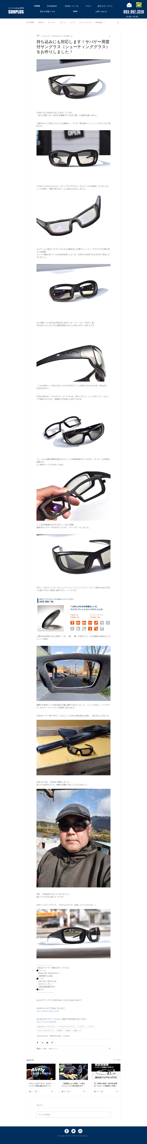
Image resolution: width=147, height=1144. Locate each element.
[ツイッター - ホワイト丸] (73, 1131)
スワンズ (63, 22)
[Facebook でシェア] (37, 1043)
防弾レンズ (77, 1030)
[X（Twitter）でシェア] (42, 1043)
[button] (118, 22)
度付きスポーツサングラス (46, 1026)
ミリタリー (81, 1026)
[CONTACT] (129, 5)
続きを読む (99, 22)
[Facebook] (66, 1131)
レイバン (73, 22)
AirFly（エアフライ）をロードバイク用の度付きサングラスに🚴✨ (40, 1085)
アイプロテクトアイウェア (66, 1026)
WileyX (68, 1030)
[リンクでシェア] (52, 1043)
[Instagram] (80, 1131)
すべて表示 (117, 1060)
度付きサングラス (55, 1035)
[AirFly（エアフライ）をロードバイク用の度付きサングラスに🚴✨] (41, 1072)
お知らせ (41, 22)
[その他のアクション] (109, 36)
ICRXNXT (60, 1030)
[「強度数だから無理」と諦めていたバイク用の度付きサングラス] (73, 1072)
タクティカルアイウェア (45, 1030)
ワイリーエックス (86, 22)
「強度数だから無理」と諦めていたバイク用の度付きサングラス (73, 1085)
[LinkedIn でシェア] (47, 1043)
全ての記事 (30, 22)
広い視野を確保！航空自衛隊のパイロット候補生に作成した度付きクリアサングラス (105, 1085)
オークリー (52, 22)
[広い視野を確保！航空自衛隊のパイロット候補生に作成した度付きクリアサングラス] (106, 1072)
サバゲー (91, 1026)
